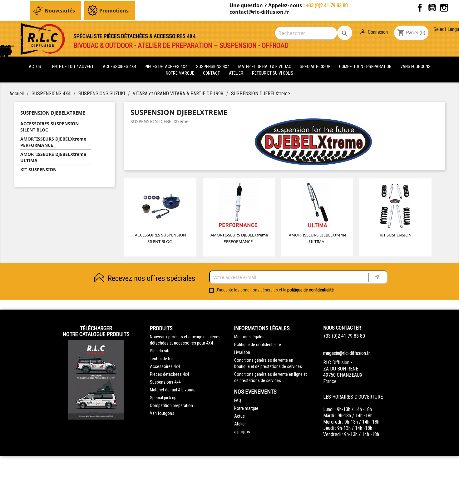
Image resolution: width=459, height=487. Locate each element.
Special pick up (163, 397)
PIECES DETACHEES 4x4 (166, 66)
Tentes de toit (162, 358)
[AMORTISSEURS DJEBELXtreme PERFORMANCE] (238, 206)
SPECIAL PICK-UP (315, 66)
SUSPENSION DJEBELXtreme (52, 113)
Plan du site (160, 350)
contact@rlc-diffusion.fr (259, 11)
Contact (211, 73)
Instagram (444, 7)
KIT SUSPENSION (38, 169)
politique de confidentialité (310, 289)
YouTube (432, 7)
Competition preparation (171, 405)
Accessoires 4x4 (165, 366)
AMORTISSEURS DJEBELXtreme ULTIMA (53, 157)
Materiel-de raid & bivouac (172, 389)
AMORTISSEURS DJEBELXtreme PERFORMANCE (53, 142)
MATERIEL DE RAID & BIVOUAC (265, 66)
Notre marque (180, 73)
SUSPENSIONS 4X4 (213, 66)
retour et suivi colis (272, 73)
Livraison (242, 352)
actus (35, 66)
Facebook (419, 7)
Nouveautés (60, 10)
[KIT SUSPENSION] (395, 206)
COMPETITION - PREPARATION (365, 66)
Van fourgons (162, 413)
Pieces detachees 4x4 (169, 374)
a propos (242, 431)
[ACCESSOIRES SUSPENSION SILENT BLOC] (160, 206)
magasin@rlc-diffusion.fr (346, 353)
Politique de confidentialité (257, 344)
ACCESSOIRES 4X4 (120, 66)
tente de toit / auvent (72, 66)
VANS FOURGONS (415, 66)
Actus (239, 416)
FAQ (237, 400)
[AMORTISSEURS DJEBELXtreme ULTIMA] (317, 206)
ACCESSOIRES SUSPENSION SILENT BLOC (49, 127)
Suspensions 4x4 (165, 382)
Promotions (114, 10)
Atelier (236, 73)
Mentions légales (249, 336)
